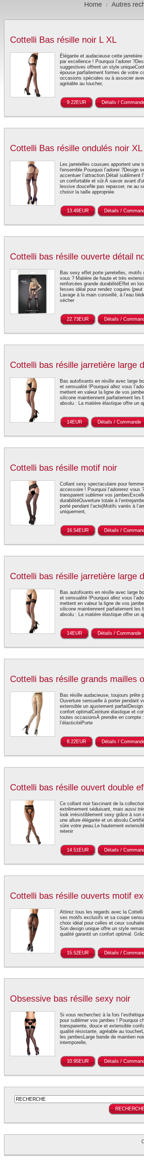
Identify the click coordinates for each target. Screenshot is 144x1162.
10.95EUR (78, 1061)
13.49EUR (78, 210)
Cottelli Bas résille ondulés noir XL (76, 148)
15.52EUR (78, 953)
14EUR (74, 422)
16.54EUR (78, 530)
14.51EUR (78, 850)
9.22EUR (76, 102)
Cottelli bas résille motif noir (63, 468)
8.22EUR (76, 741)
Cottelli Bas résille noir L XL (63, 40)
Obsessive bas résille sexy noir (70, 998)
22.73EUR (78, 319)
